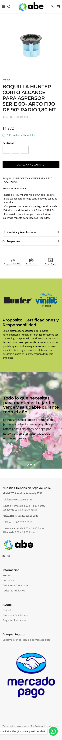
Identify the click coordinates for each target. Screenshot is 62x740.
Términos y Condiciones (16, 585)
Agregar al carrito (31, 164)
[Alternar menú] (3, 6)
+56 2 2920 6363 (22, 522)
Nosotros (8, 575)
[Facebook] (4, 556)
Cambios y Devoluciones (16, 615)
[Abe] (31, 7)
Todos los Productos (14, 590)
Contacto (7, 610)
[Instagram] (8, 556)
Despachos (8, 580)
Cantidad (8, 143)
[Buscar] (10, 6)
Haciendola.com (51, 726)
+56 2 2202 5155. (23, 499)
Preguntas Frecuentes (14, 620)
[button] (27, 464)
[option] (31, 44)
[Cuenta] (51, 6)
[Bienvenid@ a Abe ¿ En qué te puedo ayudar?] (53, 731)
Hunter (6, 79)
